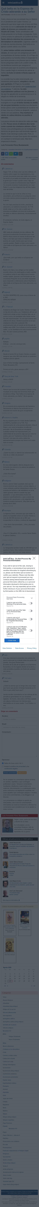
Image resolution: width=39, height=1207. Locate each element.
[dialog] (19, 603)
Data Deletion (7, 648)
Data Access (19, 648)
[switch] (30, 603)
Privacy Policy (32, 648)
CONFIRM (12, 640)
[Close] (35, 559)
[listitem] (19, 598)
